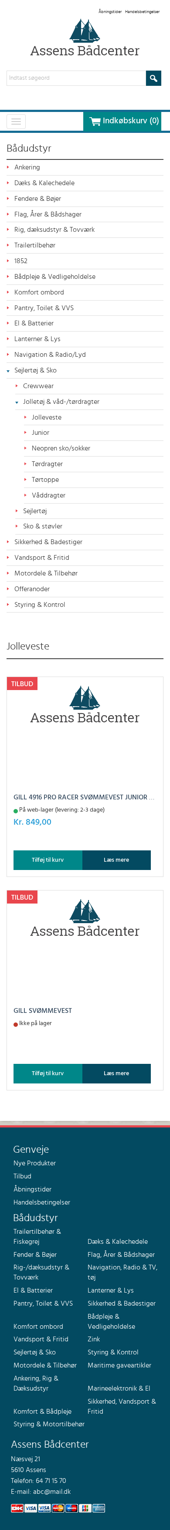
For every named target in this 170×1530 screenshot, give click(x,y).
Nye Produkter (35, 1163)
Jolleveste (46, 417)
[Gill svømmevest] (85, 917)
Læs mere (116, 860)
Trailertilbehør (34, 245)
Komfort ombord (39, 292)
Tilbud (22, 1176)
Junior (40, 432)
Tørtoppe (45, 479)
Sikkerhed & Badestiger (48, 541)
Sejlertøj (35, 511)
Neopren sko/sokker (61, 448)
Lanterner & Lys (37, 338)
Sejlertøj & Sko (35, 370)
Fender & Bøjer (35, 1254)
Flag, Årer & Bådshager (48, 214)
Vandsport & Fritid (41, 557)
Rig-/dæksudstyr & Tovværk (41, 1272)
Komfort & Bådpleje (42, 1411)
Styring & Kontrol (39, 604)
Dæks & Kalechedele (44, 182)
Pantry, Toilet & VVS (44, 308)
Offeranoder (32, 589)
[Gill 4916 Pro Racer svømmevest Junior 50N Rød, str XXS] (85, 704)
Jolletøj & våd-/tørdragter (61, 401)
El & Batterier (34, 323)
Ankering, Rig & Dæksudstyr (36, 1383)
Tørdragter (47, 463)
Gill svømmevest (43, 1011)
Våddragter (48, 495)
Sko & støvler (42, 526)
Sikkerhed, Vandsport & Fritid (122, 1406)
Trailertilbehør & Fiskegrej (37, 1236)
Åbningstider (110, 12)
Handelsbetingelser (142, 12)
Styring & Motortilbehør (49, 1424)
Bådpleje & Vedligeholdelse (54, 276)
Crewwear (38, 385)
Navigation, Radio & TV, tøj (122, 1272)
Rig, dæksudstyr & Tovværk (54, 229)
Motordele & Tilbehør (46, 573)
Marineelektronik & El (119, 1388)
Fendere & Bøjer (37, 198)
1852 (20, 260)
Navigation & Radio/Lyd (50, 354)
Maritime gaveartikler (119, 1365)
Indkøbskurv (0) (131, 121)
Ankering (27, 167)
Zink (94, 1339)
